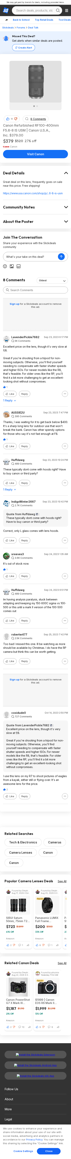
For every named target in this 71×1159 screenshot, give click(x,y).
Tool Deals (65, 19)
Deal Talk (33, 27)
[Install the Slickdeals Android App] (35, 1065)
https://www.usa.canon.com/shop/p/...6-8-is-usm (33, 193)
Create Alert (25, 47)
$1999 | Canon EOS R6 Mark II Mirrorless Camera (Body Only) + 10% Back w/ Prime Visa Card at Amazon (47, 1001)
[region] (35, 1142)
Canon (48, 852)
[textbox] (30, 256)
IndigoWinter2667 (23, 501)
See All (62, 881)
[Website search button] (58, 10)
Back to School (21, 19)
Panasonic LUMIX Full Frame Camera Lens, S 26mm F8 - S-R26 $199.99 (46, 919)
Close (49, 1151)
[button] (15, 119)
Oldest (43, 280)
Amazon (10, 938)
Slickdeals (8, 27)
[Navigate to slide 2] (37, 106)
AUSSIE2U (18, 412)
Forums (21, 27)
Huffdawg (17, 460)
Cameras (54, 842)
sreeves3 (17, 554)
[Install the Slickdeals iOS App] (35, 1076)
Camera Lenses (20, 852)
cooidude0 (18, 712)
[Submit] (7, 290)
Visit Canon (35, 154)
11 (12, 119)
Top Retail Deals (44, 19)
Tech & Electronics (23, 842)
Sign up (15, 303)
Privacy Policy (34, 1139)
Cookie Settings (23, 1151)
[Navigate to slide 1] (34, 106)
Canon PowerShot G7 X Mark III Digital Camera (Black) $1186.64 (18, 1001)
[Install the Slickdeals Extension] (35, 1054)
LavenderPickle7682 (25, 337)
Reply (24, 394)
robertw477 (19, 634)
